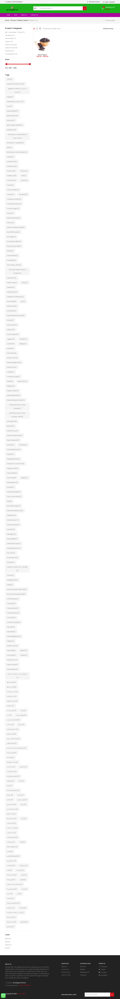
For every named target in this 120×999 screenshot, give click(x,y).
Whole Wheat (12, 669)
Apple (10, 97)
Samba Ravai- (12, 520)
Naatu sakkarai (13, 440)
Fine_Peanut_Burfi (14, 265)
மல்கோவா (23, 865)
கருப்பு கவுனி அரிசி (13, 720)
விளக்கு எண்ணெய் (13, 903)
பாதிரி (22, 842)
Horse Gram (12, 325)
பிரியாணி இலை (12, 847)
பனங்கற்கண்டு (12, 837)
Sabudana (11, 515)
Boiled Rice (11, 130)
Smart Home (12, 558)
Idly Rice (11, 330)
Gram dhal (11, 301)
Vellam (10, 641)
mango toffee (12, 391)
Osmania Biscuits (13, 449)
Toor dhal (11, 618)
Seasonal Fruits (10, 48)
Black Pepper (42, 55)
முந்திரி (23, 880)
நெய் (23, 818)
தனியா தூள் (22, 800)
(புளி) (9, 79)
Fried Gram (11, 278)
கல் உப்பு (10, 724)
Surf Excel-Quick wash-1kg (16, 589)
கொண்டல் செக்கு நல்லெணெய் (16, 748)
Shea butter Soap (13, 543)
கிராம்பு (21, 724)
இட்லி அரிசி (11, 682)
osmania (23, 445)
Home (8, 15)
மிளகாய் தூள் (11, 875)
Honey (10, 320)
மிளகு (23, 875)
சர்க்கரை (23, 767)
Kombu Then (12, 358)
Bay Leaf (11, 120)
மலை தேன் (11, 865)
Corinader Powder (14, 204)
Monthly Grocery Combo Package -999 (17, 415)
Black (8, 939)
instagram (103, 975)
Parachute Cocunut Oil (15, 464)
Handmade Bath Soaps (15, 315)
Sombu (10, 575)
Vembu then (12, 646)
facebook (103, 967)
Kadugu (22, 344)
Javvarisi (11, 344)
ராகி (19, 894)
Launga (10, 372)
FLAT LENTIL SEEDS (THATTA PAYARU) (17, 271)
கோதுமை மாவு (12, 762)
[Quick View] (51, 50)
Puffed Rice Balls (13, 492)
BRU (9, 147)
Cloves (10, 185)
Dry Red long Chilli (14, 246)
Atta (9, 106)
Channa (23, 171)
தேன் (23, 804)
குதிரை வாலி (11, 734)
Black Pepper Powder (14, 125)
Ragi (9, 501)
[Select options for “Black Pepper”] (51, 45)
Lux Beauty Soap (13, 377)
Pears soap (11, 478)
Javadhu (23, 339)
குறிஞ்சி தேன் (11, 743)
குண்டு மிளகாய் (12, 729)
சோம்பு (20, 795)
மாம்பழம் (20, 870)
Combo (10, 194)
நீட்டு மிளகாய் (11, 818)
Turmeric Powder (13, 622)
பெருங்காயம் (11, 861)
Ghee (25, 283)
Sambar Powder (13, 525)
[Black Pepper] (42, 43)
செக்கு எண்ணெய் (13, 790)
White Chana (12, 665)
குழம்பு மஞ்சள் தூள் (13, 739)
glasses (10, 287)
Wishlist (82, 969)
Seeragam (11, 534)
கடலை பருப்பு (11, 710)
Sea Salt (11, 529)
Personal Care (9, 45)
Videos (23, 650)
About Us (24, 15)
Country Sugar (13, 208)
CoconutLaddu (13, 190)
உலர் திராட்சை (11, 696)
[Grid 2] (37, 28)
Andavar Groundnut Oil (15, 84)
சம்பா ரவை (11, 767)
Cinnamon (11, 180)
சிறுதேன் (10, 781)
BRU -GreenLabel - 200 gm (14, 32)
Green (8, 945)
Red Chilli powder (13, 506)
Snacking (8, 51)
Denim (10, 223)
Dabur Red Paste (13, 218)
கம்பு (9, 715)
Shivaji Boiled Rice (13, 548)
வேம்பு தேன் (11, 917)
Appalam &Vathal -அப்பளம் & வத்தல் (17, 90)
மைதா (24, 889)
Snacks (10, 562)
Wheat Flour (12, 660)
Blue (7, 942)
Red (7, 948)
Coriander (23, 194)
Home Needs (9, 38)
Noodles (10, 445)
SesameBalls (12, 539)
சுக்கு (9, 786)
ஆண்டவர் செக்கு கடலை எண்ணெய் (17, 676)
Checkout (83, 975)
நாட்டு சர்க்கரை (12, 809)
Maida (10, 381)
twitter (102, 969)
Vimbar (23, 655)
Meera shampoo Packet (16, 400)
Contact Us (34, 15)
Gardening (8, 35)
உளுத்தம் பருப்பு (12, 701)
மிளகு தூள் (11, 880)
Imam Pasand (12, 334)
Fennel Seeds (12, 255)
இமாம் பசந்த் (11, 687)
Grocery (13, 20)
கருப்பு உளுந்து (21, 715)
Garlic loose (12, 283)
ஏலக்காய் (10, 706)
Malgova (11, 386)
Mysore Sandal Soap (14, 435)
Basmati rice (12, 116)
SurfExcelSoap (12, 599)
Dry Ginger (11, 237)
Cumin (10, 213)
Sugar (10, 585)
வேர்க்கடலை (11, 922)
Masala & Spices (23, 20)
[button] (35, 8)
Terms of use (65, 975)
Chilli (23, 176)
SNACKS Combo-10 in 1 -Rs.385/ (17, 569)
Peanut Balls (12, 473)
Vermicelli (11, 650)
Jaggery (11, 339)
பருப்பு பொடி (11, 833)
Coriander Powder (14, 199)
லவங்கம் (10, 898)
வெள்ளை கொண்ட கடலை (15, 912)
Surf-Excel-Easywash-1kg (16, 594)
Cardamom (12, 162)
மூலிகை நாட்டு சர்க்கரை (14, 884)
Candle (10, 157)
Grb (23, 301)
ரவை (9, 894)
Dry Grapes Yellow (14, 241)
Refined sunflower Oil (15, 511)
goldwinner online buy (15, 297)
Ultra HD (11, 627)
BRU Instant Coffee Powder (17, 152)
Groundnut (11, 311)
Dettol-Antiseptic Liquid (15, 227)
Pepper (24, 478)
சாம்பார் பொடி (11, 771)
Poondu (10, 487)
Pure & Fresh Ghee (14, 496)
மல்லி (9, 870)
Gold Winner (12, 292)
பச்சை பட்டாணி (12, 828)
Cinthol (24, 180)
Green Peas (11, 306)
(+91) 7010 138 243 (25, 985)
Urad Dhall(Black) (14, 636)
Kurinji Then (11, 367)
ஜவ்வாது (10, 927)
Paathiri (10, 454)
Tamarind (11, 603)
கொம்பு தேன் (11, 753)
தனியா (10, 800)
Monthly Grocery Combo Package (17, 406)
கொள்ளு (10, 757)
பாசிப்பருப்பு (11, 842)
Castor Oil (11, 171)
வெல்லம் (22, 908)
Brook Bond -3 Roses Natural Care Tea (17, 136)
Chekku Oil (11, 176)
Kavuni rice (11, 353)
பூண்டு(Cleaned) (13, 856)
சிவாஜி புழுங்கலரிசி (13, 776)
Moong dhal (12, 421)
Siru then (11, 553)
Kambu (10, 348)
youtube (104, 972)
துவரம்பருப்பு (11, 804)
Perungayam (12, 482)
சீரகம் (21, 781)
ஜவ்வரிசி (24, 922)
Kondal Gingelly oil (14, 362)
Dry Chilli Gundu (13, 232)
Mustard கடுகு (12, 431)
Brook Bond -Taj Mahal (15, 143)
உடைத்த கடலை (12, 692)
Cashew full (12, 166)
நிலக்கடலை (11, 814)
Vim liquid (11, 655)
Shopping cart (84, 972)
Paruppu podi (12, 468)
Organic (7, 41)
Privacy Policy (65, 972)
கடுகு (23, 710)
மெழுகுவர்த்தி (12, 889)
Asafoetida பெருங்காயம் (15, 102)
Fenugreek (11, 260)
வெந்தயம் (10, 908)
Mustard (10, 426)
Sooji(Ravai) (12, 580)
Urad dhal (11, 632)
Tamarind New (12, 608)
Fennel (10, 251)
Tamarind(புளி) (13, 613)
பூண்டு (10, 851)
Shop (15, 15)
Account (83, 967)
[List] (40, 28)
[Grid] (34, 28)
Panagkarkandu (13, 459)
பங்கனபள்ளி (11, 823)
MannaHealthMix (13, 395)
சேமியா (10, 795)
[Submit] (112, 995)
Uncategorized (10, 54)
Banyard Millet (12, 111)
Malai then (22, 381)
